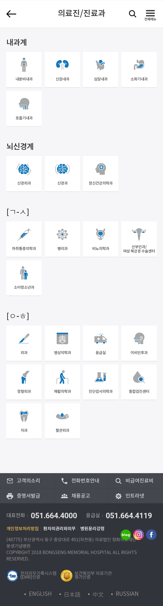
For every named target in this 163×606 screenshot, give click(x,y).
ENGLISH (40, 594)
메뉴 (150, 19)
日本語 (72, 594)
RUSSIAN (127, 594)
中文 (98, 594)
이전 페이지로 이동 (11, 13)
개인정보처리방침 (22, 528)
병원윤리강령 (92, 528)
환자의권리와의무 (59, 528)
